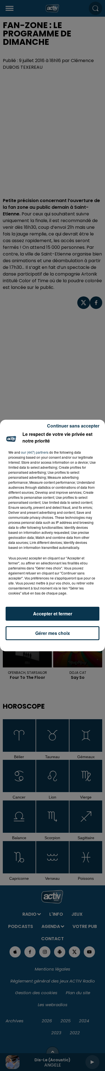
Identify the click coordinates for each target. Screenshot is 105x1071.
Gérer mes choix (52, 633)
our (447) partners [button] (34, 452)
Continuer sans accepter (73, 425)
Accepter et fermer (52, 613)
